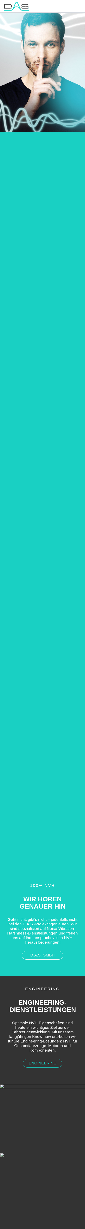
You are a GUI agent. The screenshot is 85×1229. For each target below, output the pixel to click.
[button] (42, 955)
